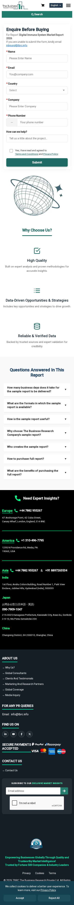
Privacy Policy (50, 154)
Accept (20, 898)
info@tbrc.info (20, 714)
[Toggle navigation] (68, 5)
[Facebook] (21, 734)
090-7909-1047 (12, 609)
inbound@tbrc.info (16, 45)
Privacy (26, 873)
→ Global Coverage (13, 689)
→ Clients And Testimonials (17, 678)
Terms (52, 873)
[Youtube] (13, 734)
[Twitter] (29, 734)
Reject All (54, 898)
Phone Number (16, 115)
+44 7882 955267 (30, 510)
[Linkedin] (5, 734)
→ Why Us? (8, 667)
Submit (37, 162)
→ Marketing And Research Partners (23, 684)
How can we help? (16, 131)
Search (38, 14)
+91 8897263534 (56, 570)
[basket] (43, 5)
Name (10, 51)
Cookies (39, 873)
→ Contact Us (10, 770)
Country (11, 83)
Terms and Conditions (26, 154)
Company (12, 99)
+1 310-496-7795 (32, 540)
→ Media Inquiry (11, 695)
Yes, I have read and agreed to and (36, 152)
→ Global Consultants (14, 673)
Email (10, 67)
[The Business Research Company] (15, 5)
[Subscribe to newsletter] (64, 791)
